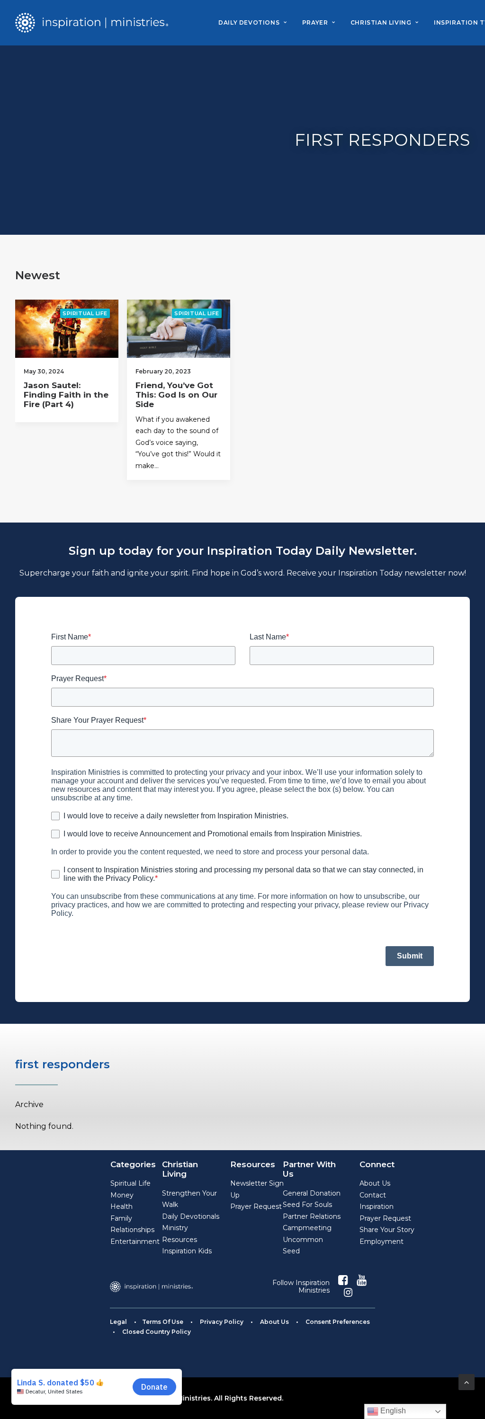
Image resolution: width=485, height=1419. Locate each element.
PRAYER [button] (315, 22)
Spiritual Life (85, 313)
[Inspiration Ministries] (91, 23)
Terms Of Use (162, 1321)
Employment (381, 1241)
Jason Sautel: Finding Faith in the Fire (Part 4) (66, 395)
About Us (374, 1183)
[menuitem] (252, 22)
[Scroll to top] (466, 1381)
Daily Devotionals (190, 1216)
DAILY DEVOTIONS (248, 22)
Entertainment (135, 1241)
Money (122, 1195)
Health (121, 1206)
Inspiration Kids (187, 1251)
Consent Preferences (337, 1321)
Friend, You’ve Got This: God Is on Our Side (176, 395)
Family (121, 1218)
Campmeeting (307, 1228)
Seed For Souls (307, 1204)
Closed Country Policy (156, 1331)
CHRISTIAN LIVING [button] (381, 22)
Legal (118, 1321)
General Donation (312, 1193)
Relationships (132, 1229)
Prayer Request (256, 1206)
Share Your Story (386, 1229)
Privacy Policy (221, 1321)
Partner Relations (312, 1216)
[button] (66, 329)
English (392, 1411)
